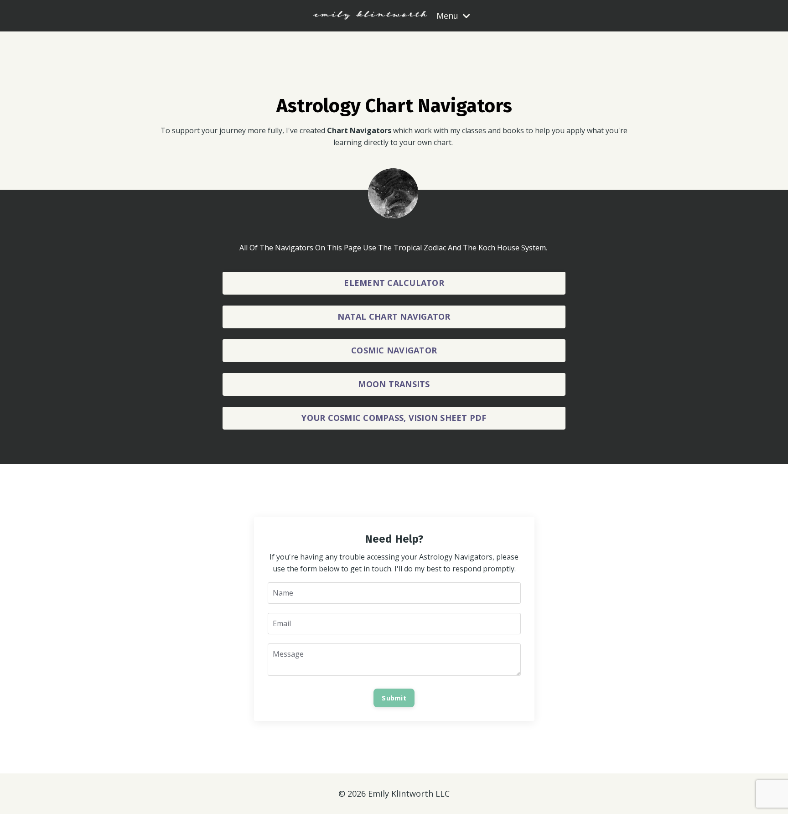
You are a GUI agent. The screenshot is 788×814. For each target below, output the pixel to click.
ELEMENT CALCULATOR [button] (394, 282)
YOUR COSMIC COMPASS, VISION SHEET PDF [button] (393, 417)
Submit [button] (394, 698)
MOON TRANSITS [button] (394, 383)
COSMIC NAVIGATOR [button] (394, 350)
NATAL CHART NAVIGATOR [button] (393, 316)
